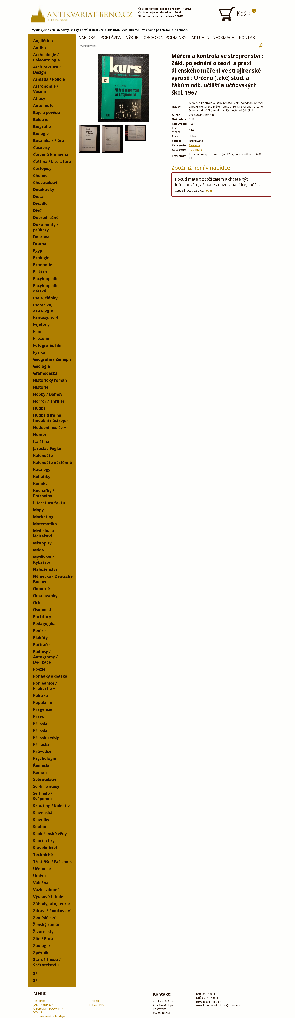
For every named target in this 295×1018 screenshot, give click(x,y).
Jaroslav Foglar (47, 448)
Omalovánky (45, 595)
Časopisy (41, 147)
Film (37, 331)
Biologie (41, 133)
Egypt (38, 250)
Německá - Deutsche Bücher (53, 579)
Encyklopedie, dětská (46, 288)
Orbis (38, 602)
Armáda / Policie (49, 79)
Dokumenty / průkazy (45, 227)
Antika (39, 47)
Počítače (41, 644)
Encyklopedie (45, 278)
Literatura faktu (49, 502)
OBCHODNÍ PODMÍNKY (165, 37)
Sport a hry (44, 840)
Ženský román (47, 924)
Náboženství (45, 569)
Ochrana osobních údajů (49, 1016)
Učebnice (42, 868)
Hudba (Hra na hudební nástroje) (50, 418)
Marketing (43, 516)
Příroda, (40, 730)
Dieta (38, 196)
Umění (39, 875)
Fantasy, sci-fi (46, 317)
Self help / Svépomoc (43, 796)
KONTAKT (248, 37)
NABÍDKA (87, 37)
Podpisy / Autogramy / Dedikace (45, 657)
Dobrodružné (45, 217)
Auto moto (43, 105)
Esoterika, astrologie (43, 307)
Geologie (41, 366)
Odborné (41, 588)
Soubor (40, 826)
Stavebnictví (45, 847)
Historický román (50, 380)
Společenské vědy (50, 833)
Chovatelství (45, 182)
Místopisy (42, 543)
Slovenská (42, 812)
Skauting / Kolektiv (51, 805)
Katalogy (41, 469)
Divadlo (40, 203)
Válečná (40, 882)
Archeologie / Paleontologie (46, 57)
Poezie (39, 669)
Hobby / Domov (47, 394)
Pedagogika (44, 623)
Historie (40, 387)
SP (35, 973)
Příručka (41, 744)
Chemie (40, 175)
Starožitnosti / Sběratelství (47, 962)
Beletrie (40, 119)
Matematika (45, 523)
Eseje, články (45, 298)
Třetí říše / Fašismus (52, 861)
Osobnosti (42, 609)
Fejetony (41, 324)
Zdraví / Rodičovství (52, 910)
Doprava (41, 236)
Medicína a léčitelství (43, 533)
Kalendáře (43, 455)
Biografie (42, 126)
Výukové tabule (48, 896)
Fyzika (39, 352)
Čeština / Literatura (52, 161)
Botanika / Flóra (48, 140)
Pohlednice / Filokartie (45, 685)
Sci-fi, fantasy (46, 786)
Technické (43, 854)
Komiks (40, 483)
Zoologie (41, 945)
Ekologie (41, 257)
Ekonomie (42, 264)
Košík (245, 13)
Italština (41, 441)
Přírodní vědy (46, 737)
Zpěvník (40, 952)
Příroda (40, 723)
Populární (42, 702)
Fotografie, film (48, 345)
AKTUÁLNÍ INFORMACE (212, 37)
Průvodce (42, 751)
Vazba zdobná (46, 889)
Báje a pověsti (46, 112)
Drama (39, 243)
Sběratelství (44, 779)
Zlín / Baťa (43, 938)
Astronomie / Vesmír (45, 89)
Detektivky (43, 189)
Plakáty (40, 637)
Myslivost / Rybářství (43, 559)
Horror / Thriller (49, 401)
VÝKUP (132, 37)
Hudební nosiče (48, 427)
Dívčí (38, 210)
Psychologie (44, 758)
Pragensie (42, 709)
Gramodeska (45, 373)
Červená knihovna (50, 154)
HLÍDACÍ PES (96, 1005)
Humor (40, 434)
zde (208, 190)
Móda (38, 550)
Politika (40, 695)
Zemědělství (45, 917)
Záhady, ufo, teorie (51, 903)
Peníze (39, 630)
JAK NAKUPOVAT (44, 1005)
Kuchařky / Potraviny (43, 493)
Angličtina (43, 40)
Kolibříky (41, 476)
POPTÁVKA (111, 37)
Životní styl (44, 931)
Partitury (42, 616)
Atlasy (39, 98)
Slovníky (41, 819)
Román (40, 772)
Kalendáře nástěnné (52, 462)
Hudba (39, 408)
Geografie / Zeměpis (52, 359)
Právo (38, 716)
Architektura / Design (47, 69)
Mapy (38, 509)
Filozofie (41, 338)
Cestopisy (42, 168)
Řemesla (41, 765)
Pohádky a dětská (50, 676)
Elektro (40, 271)
